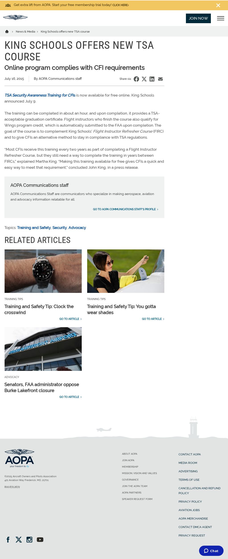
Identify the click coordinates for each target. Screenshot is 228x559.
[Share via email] (160, 79)
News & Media (26, 31)
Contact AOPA (190, 454)
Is (39, 95)
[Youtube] (40, 540)
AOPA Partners (131, 492)
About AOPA (129, 453)
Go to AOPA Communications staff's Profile (124, 209)
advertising (188, 471)
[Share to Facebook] (136, 79)
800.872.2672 (12, 487)
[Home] (9, 31)
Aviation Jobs (189, 510)
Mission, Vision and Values (139, 473)
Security (60, 227)
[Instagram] (31, 540)
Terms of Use (189, 479)
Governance (130, 479)
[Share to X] (144, 79)
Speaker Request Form (137, 499)
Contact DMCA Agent (195, 527)
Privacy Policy (190, 501)
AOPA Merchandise (193, 518)
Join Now (198, 18)
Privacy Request (192, 535)
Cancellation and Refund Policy (199, 491)
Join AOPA (128, 460)
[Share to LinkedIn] (152, 79)
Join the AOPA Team (134, 486)
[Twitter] (20, 540)
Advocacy (77, 227)
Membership (130, 466)
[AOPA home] (15, 18)
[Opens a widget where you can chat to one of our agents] (211, 551)
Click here (120, 5)
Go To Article (69, 319)
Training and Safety (34, 227)
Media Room (188, 462)
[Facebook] (9, 540)
